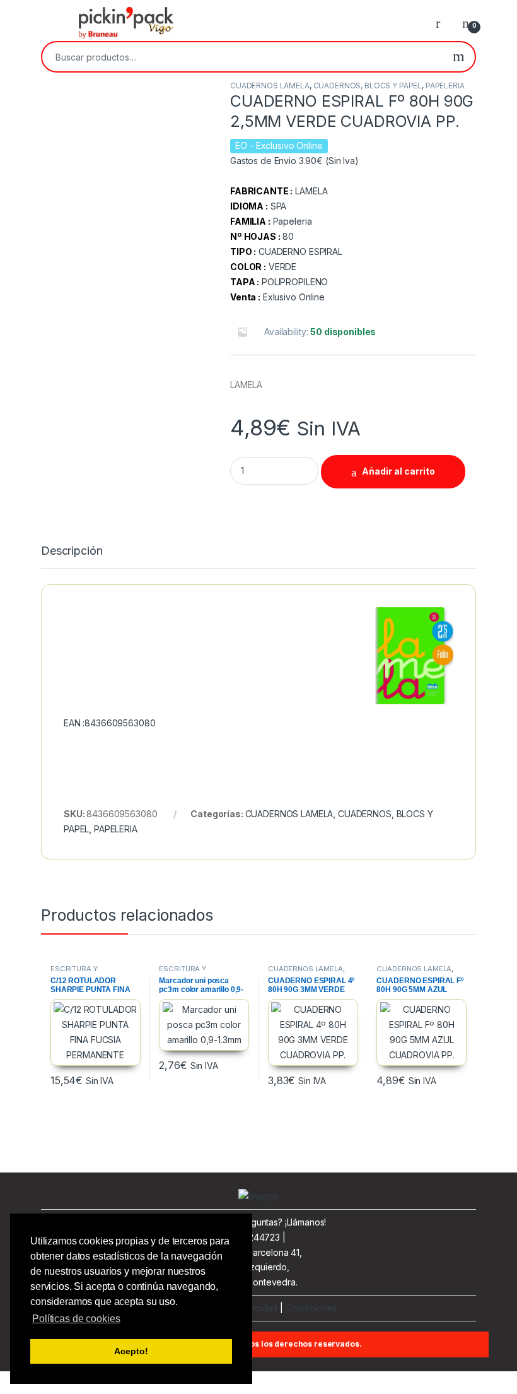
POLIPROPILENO (295, 281)
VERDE (282, 266)
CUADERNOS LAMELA (270, 85)
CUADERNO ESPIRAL (300, 251)
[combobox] (242, 56)
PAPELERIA (445, 85)
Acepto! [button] (131, 1351)
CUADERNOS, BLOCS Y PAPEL (367, 85)
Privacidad (256, 1307)
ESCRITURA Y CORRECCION (75, 972)
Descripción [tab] (71, 551)
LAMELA (311, 191)
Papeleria (292, 221)
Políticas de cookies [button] (76, 1318)
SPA (278, 206)
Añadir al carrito (398, 471)
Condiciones (311, 1307)
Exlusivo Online (294, 297)
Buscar (459, 56)
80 (288, 236)
